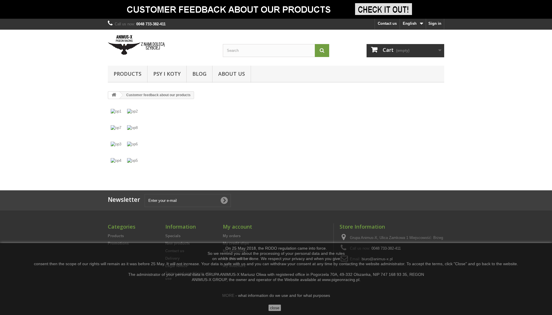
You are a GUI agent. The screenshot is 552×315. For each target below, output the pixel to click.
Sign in (434, 23)
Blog (199, 73)
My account (237, 226)
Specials (173, 236)
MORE (228, 295)
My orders (232, 236)
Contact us (387, 23)
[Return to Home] (113, 95)
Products (127, 73)
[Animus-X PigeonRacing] (161, 46)
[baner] (276, 9)
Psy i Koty (167, 73)
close (274, 307)
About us (231, 73)
